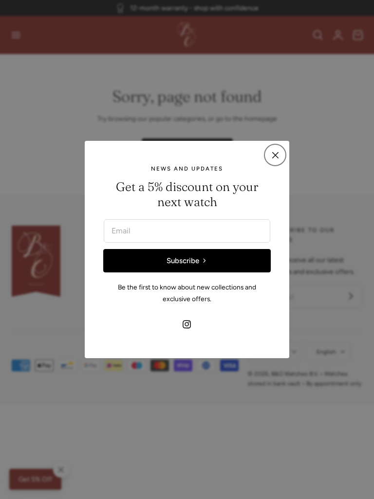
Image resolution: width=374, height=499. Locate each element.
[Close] (275, 155)
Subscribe (183, 260)
